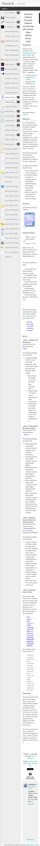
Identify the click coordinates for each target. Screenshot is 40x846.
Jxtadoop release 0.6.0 (11, 135)
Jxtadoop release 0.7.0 (11, 125)
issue (32, 256)
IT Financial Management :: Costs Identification (18, 210)
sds (30, 765)
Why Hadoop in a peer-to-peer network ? (16, 177)
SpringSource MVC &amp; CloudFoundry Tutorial (18, 191)
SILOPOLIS (32, 784)
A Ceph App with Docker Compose (14, 88)
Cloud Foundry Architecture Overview (15, 243)
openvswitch (27, 763)
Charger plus (30, 839)
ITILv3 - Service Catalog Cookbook (14, 196)
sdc (33, 763)
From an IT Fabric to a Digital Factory (15, 36)
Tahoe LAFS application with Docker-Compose (18, 55)
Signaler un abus (34, 844)
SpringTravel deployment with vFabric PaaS (17, 149)
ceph (33, 82)
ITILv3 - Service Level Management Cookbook (18, 158)
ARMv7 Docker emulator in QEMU (14, 64)
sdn (36, 763)
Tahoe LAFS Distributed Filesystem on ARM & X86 (19, 50)
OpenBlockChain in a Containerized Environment (19, 45)
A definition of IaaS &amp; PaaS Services (16, 186)
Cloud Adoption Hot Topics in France (15, 200)
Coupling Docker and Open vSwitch (15, 116)
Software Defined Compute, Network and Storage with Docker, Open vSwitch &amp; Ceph (28, 28)
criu (33, 84)
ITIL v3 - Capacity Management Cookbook (16, 252)
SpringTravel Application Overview (14, 167)
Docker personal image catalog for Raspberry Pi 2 (19, 74)
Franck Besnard (32, 757)
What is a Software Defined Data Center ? (16, 139)
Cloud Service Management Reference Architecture (19, 233)
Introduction (8, 182)
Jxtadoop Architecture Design (13, 144)
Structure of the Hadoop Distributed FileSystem (18, 163)
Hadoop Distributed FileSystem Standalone (17, 153)
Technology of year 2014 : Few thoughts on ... (17, 92)
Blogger (27, 844)
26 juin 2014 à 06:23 (32, 786)
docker (34, 75)
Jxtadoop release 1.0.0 (11, 102)
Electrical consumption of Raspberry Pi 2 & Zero (18, 69)
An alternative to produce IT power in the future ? (18, 41)
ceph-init (25, 114)
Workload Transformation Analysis (14, 130)
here (24, 316)
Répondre (31, 804)
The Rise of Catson (10, 17)
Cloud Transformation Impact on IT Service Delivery (19, 106)
